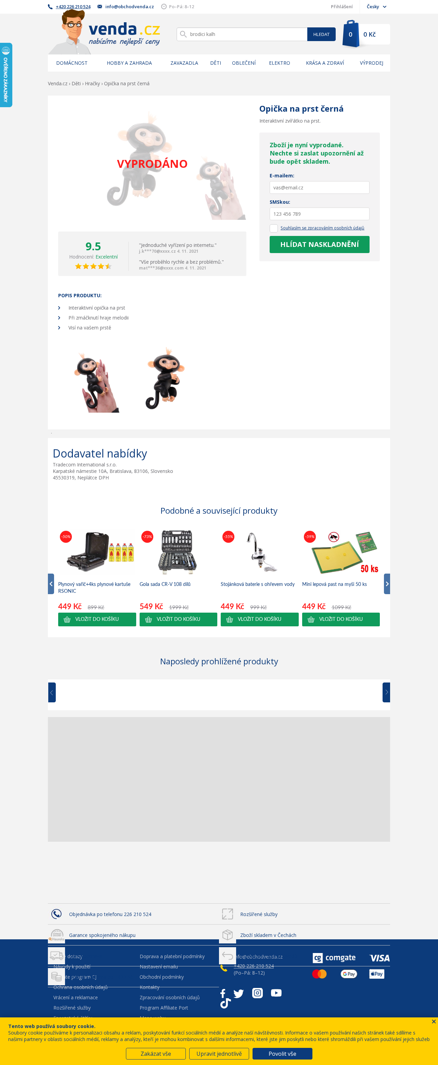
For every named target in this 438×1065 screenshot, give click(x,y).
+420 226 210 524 (73, 6)
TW (238, 993)
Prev (56, 692)
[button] (97, 619)
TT (225, 1003)
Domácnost (72, 63)
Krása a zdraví (325, 63)
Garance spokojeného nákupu (102, 935)
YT (276, 993)
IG (257, 993)
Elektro (279, 63)
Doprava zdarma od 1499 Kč (101, 977)
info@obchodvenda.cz (129, 6)
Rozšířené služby (259, 914)
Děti (215, 63)
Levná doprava (85, 956)
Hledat (321, 34)
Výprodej (371, 63)
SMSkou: (280, 202)
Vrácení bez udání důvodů (268, 956)
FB (222, 993)
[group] (97, 577)
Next (383, 692)
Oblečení (244, 63)
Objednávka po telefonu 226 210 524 (110, 914)
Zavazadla (184, 63)
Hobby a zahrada (129, 63)
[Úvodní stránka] (104, 31)
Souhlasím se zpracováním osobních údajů (322, 228)
